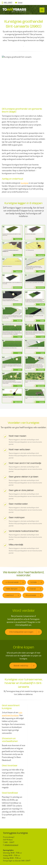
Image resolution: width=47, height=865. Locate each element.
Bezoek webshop (21, 665)
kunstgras (24, 183)
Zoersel (32, 589)
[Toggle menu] (41, 9)
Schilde (33, 582)
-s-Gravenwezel (11, 582)
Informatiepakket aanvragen (21, 632)
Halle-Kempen (12, 589)
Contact (20, 2)
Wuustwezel (31, 595)
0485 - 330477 (8, 2)
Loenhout (10, 595)
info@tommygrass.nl (11, 845)
